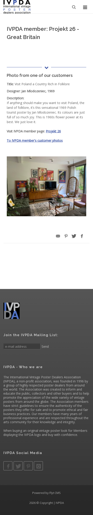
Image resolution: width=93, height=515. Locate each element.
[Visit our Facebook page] (7, 465)
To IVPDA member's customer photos (35, 140)
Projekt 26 (53, 131)
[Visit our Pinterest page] (28, 465)
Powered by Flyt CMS (46, 493)
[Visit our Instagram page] (38, 465)
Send (45, 346)
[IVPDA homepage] (16, 7)
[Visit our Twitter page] (18, 465)
